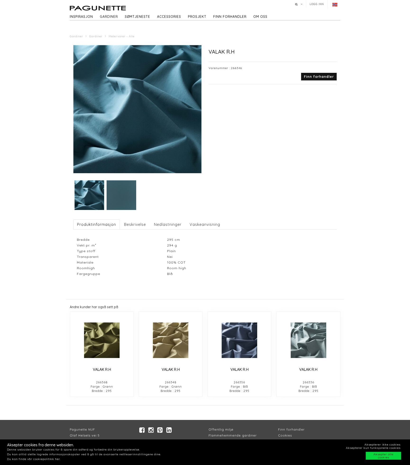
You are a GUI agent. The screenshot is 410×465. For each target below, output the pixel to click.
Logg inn (317, 4)
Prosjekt (197, 16)
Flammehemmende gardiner (233, 435)
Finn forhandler (230, 16)
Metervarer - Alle (122, 36)
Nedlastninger (168, 224)
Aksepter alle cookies (383, 455)
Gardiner (109, 16)
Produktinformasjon (96, 224)
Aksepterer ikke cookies (382, 444)
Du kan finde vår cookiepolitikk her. (34, 459)
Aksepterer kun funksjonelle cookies (373, 447)
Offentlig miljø (221, 429)
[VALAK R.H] (102, 340)
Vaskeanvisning (205, 224)
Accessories (169, 16)
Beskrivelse (135, 224)
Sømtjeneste (137, 16)
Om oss (260, 16)
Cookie (284, 435)
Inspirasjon (81, 16)
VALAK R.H (102, 369)
